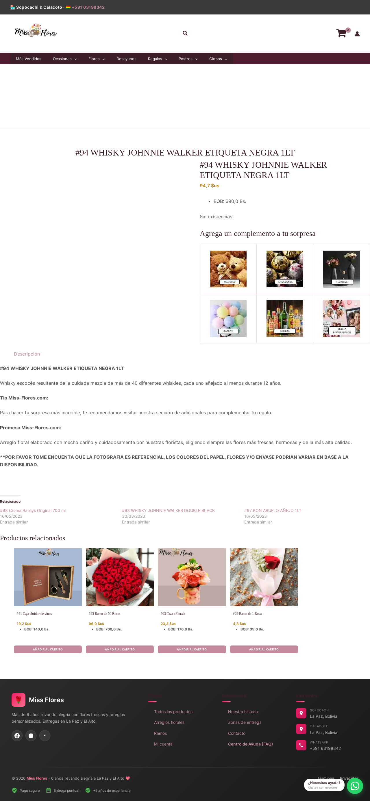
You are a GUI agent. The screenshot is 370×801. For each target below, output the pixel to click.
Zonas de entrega (245, 722)
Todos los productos (173, 711)
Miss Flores (37, 778)
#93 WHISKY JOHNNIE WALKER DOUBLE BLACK (168, 510)
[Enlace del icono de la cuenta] (357, 33)
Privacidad (349, 778)
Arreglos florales (169, 722)
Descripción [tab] (27, 354)
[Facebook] (17, 735)
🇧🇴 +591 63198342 (85, 7)
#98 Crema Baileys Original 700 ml (33, 510)
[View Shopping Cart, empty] (341, 33)
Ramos (160, 733)
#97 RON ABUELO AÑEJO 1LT (272, 510)
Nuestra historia (243, 711)
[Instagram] (30, 735)
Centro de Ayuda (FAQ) (250, 743)
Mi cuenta (163, 743)
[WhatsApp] (44, 735)
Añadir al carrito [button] (48, 649)
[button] (185, 34)
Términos (325, 778)
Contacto (236, 733)
